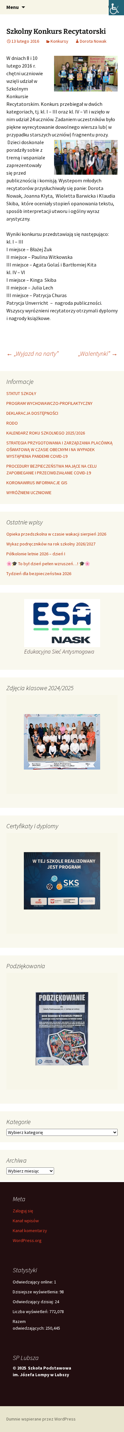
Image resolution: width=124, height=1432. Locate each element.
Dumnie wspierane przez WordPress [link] (41, 1419)
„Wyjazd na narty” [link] (32, 353)
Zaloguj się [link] (23, 1211)
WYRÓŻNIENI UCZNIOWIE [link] (29, 492)
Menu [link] (12, 7)
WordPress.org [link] (27, 1240)
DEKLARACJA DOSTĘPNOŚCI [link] (32, 413)
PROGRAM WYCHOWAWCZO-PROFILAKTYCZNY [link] (49, 403)
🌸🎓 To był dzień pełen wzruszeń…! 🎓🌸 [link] (48, 563)
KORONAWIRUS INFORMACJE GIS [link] (36, 483)
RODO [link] (12, 423)
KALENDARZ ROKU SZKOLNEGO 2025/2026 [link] (45, 433)
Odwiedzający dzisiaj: (34, 1301)
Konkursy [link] (59, 41)
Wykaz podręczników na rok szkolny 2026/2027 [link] (50, 544)
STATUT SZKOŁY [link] (21, 393)
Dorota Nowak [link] (93, 41)
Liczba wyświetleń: (31, 1311)
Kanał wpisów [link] (26, 1221)
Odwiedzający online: (33, 1282)
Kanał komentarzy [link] (30, 1230)
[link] (116, 7)
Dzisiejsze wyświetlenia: (36, 1292)
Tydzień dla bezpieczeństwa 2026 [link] (38, 573)
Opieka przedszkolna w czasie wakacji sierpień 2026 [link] (56, 534)
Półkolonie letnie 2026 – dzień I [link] (35, 554)
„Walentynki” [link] (98, 353)
